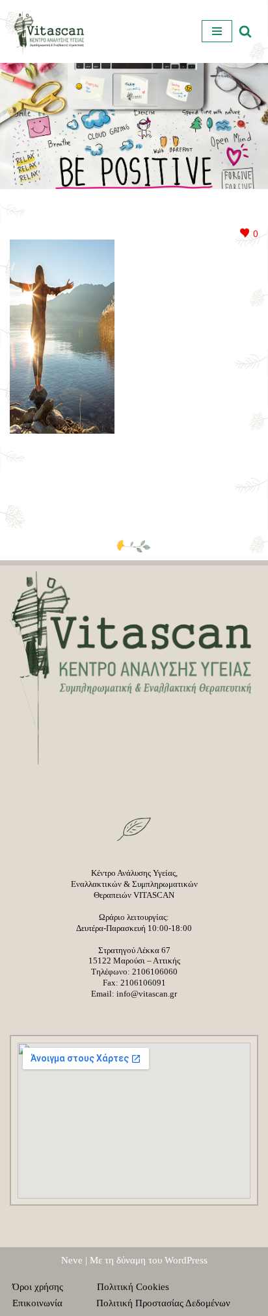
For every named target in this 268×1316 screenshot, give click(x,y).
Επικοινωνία (45, 1303)
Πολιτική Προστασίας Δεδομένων (163, 1303)
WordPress (186, 1260)
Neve (72, 1260)
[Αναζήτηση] (245, 31)
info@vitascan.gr (146, 994)
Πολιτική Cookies (141, 1287)
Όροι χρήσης (45, 1287)
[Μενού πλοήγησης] (217, 31)
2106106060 (155, 971)
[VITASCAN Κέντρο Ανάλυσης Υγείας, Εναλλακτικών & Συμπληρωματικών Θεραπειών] (49, 31)
